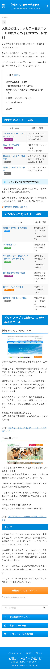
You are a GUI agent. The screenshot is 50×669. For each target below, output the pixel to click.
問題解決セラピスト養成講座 (15, 228)
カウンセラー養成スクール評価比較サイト (25, 662)
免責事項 (29, 653)
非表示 (17, 75)
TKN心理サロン (15, 102)
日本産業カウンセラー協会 (14, 273)
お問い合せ (38, 653)
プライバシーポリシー (15, 653)
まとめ (9, 108)
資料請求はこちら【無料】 (23, 590)
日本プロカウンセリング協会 (15, 298)
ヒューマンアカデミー (12, 145)
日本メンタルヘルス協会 (13, 287)
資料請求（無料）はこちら (16, 207)
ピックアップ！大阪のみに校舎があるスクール (24, 91)
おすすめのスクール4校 (16, 82)
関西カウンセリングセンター (21, 98)
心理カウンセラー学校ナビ (25, 4)
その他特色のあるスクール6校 (19, 86)
